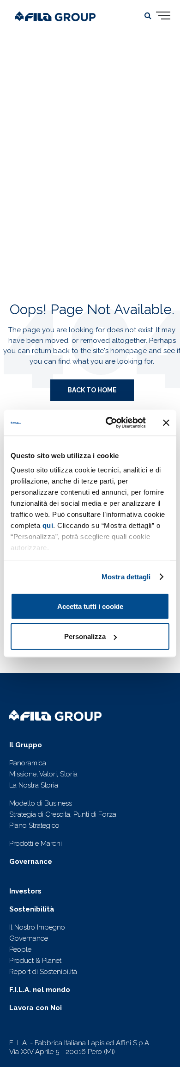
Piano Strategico (34, 825)
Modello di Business (40, 803)
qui (48, 525)
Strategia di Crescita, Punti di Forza (62, 814)
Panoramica (27, 763)
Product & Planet (35, 960)
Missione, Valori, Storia (43, 774)
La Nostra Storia (33, 785)
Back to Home (92, 390)
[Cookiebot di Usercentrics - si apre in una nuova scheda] (109, 423)
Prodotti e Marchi (35, 843)
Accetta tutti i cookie (90, 606)
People (20, 949)
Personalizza (85, 636)
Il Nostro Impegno (37, 927)
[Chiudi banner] (166, 422)
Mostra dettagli (126, 577)
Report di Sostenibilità (43, 972)
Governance (28, 938)
